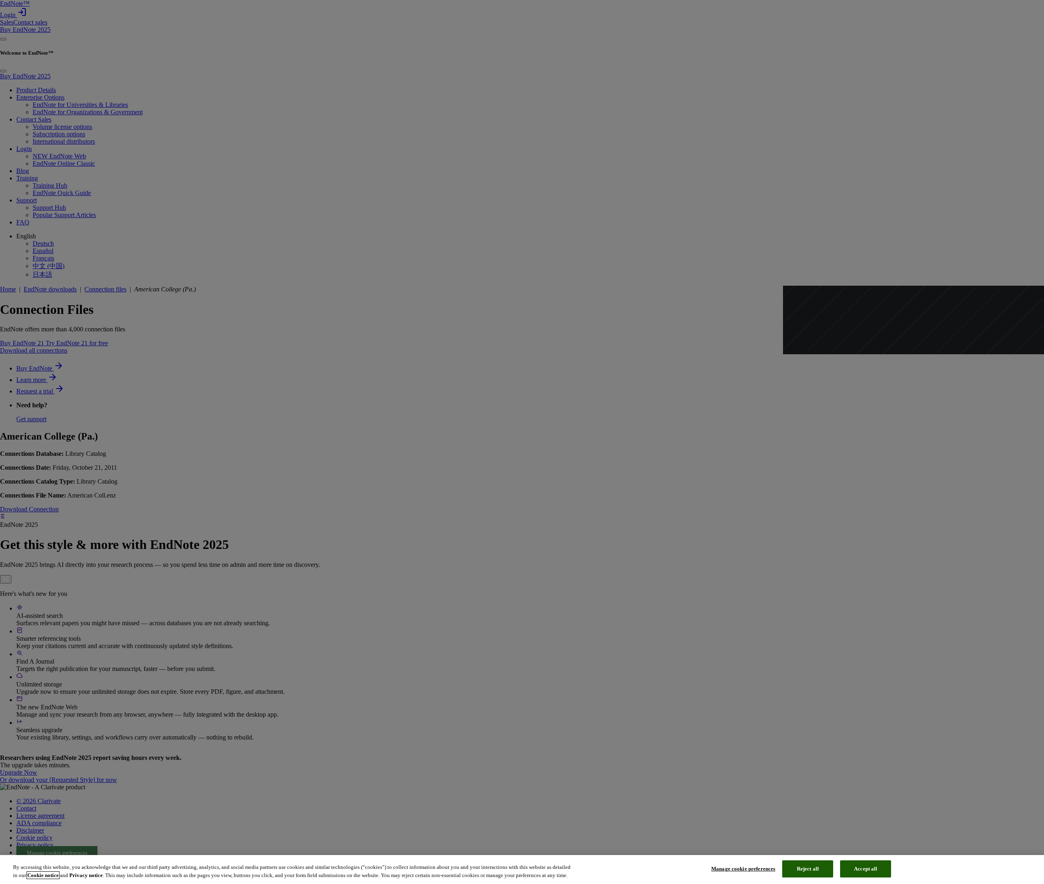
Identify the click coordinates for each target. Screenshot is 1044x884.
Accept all (865, 869)
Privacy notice (86, 875)
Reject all (808, 869)
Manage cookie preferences (743, 869)
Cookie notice (43, 875)
